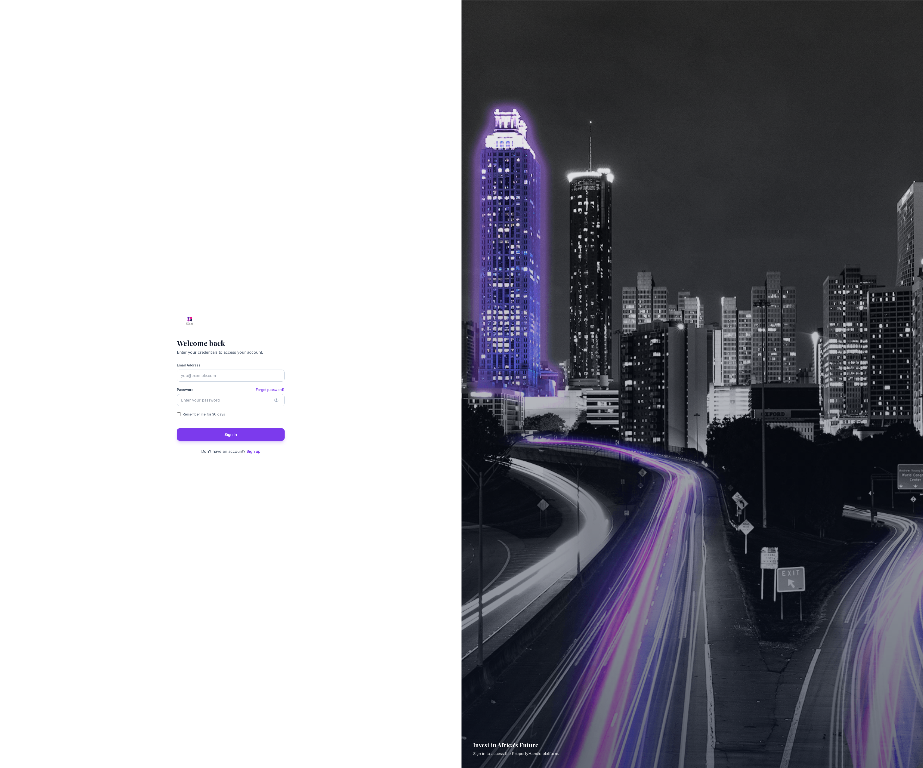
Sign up (254, 451)
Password (185, 390)
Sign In (231, 434)
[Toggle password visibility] (276, 400)
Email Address (188, 365)
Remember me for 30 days (204, 414)
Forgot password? (270, 390)
